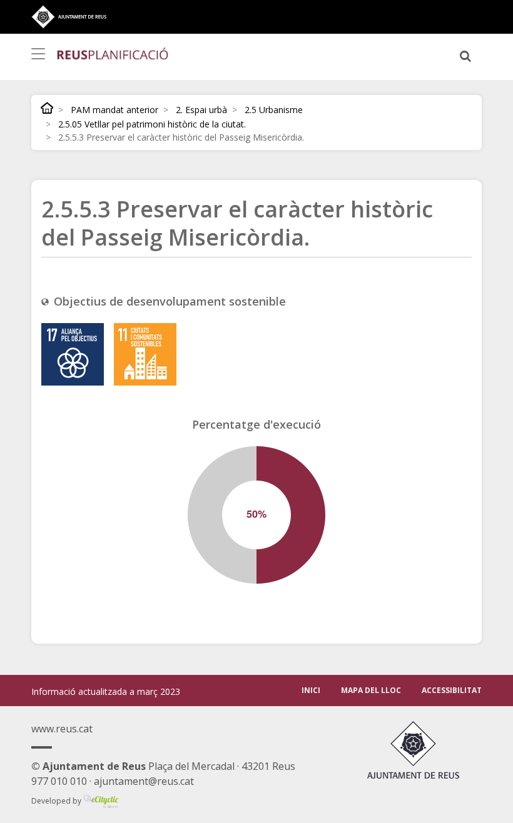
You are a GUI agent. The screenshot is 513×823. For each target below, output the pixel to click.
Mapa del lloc (371, 690)
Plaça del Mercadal (133, 766)
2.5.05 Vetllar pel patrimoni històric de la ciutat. (152, 124)
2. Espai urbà (201, 110)
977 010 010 (59, 781)
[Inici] (112, 53)
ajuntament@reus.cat (144, 781)
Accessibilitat (452, 690)
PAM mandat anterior (114, 110)
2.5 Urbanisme (274, 110)
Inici (47, 107)
